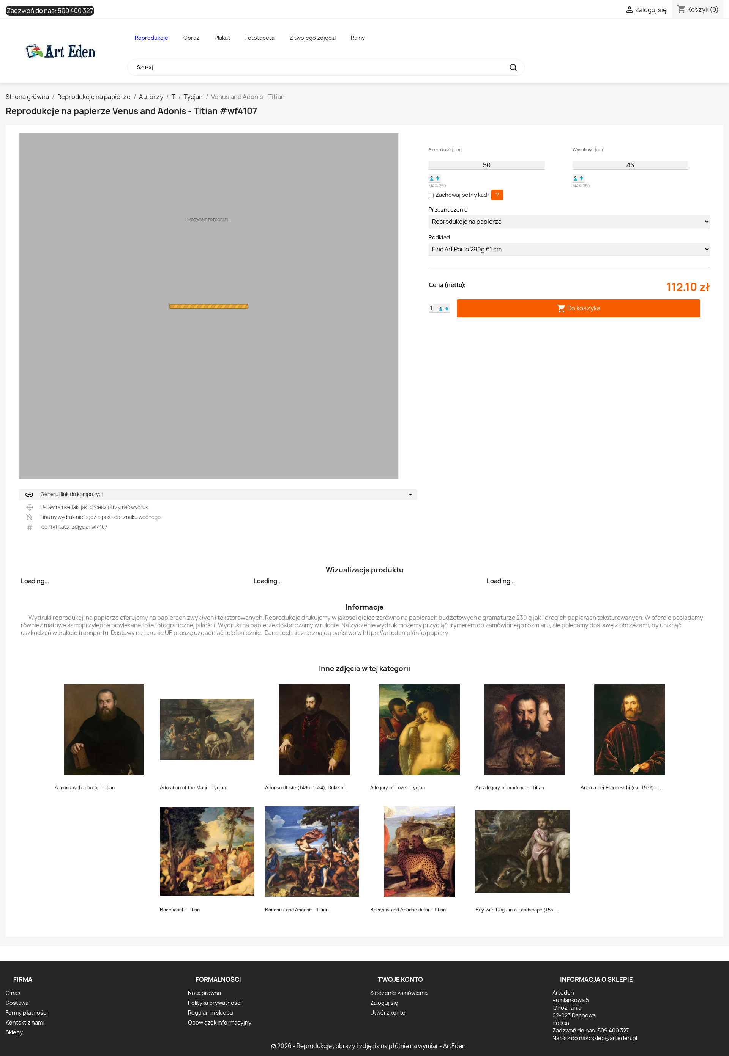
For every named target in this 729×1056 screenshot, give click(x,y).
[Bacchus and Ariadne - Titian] (314, 851)
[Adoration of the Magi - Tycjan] (209, 729)
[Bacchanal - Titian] (209, 851)
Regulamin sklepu (210, 1012)
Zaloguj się (384, 1002)
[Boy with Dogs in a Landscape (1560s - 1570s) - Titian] (524, 851)
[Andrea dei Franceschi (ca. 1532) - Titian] (630, 729)
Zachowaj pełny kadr (462, 194)
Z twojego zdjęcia (313, 37)
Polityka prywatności (214, 1002)
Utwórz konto (388, 1012)
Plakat (222, 37)
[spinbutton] (486, 165)
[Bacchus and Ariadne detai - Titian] (419, 851)
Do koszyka (578, 308)
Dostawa (17, 1002)
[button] (432, 178)
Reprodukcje (151, 37)
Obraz (191, 37)
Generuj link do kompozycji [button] (64, 494)
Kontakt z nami (25, 1022)
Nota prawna (204, 992)
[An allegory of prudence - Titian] (524, 729)
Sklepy (14, 1032)
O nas (13, 992)
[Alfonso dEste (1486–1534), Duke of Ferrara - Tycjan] (314, 729)
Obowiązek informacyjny (219, 1022)
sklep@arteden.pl (614, 1038)
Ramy (358, 37)
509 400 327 (75, 10)
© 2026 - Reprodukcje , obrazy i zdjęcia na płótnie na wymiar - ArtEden (368, 1046)
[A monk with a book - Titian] (104, 729)
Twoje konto (400, 979)
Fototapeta (260, 37)
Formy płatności (26, 1012)
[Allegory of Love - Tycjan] (419, 729)
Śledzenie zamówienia (399, 992)
